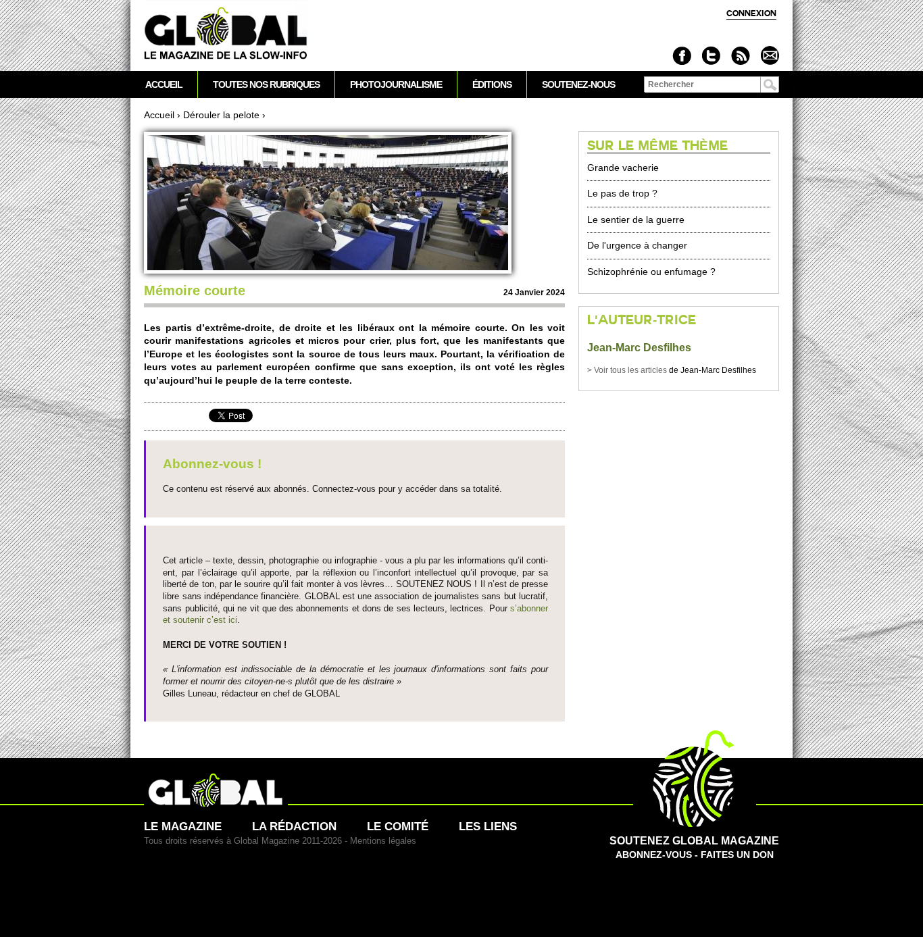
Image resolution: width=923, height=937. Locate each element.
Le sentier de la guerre (635, 219)
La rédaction (294, 826)
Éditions (492, 84)
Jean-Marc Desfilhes (639, 347)
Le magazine (183, 826)
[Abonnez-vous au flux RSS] (740, 56)
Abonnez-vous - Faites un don (694, 847)
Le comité (397, 826)
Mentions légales (383, 841)
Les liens (488, 826)
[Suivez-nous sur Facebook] (682, 56)
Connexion (751, 13)
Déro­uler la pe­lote (221, 114)
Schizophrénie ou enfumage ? (651, 271)
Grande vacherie (623, 167)
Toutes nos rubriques (266, 84)
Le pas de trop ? (622, 193)
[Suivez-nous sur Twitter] (711, 56)
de (633, 370)
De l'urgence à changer (637, 245)
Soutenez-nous (578, 84)
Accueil (159, 114)
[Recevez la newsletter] (769, 56)
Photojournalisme (396, 84)
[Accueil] (225, 34)
